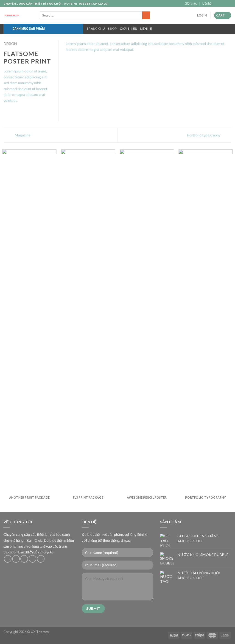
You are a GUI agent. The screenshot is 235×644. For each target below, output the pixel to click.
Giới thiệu (191, 3)
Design (10, 43)
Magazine (22, 135)
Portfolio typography (204, 135)
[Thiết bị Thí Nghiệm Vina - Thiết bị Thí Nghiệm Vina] (18, 15)
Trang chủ (96, 28)
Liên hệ (206, 3)
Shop (112, 28)
